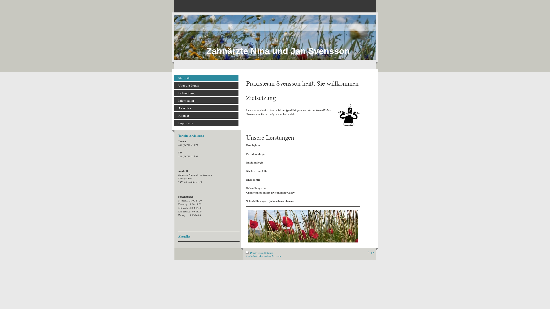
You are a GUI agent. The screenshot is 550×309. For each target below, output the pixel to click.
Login (371, 252)
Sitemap (269, 252)
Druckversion (256, 252)
